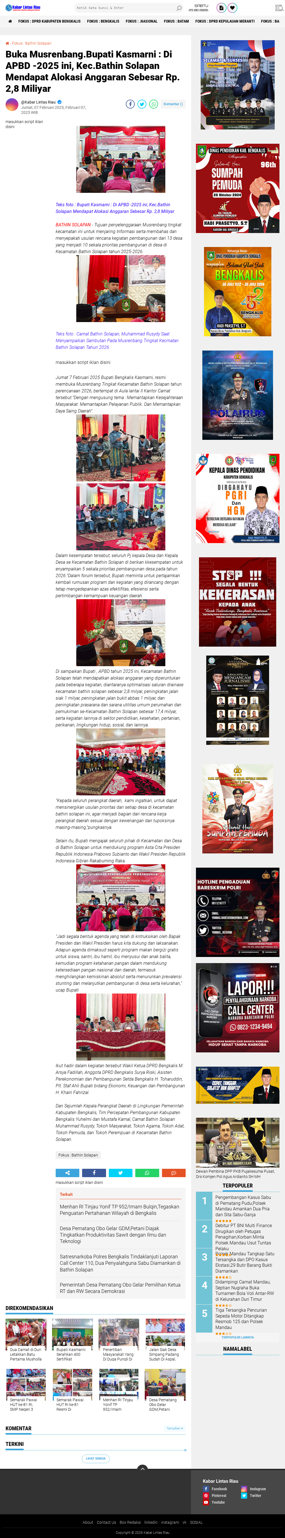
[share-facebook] (130, 104)
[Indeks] (221, 7)
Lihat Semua (95, 1458)
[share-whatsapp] (153, 104)
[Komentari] (174, 1173)
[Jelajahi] (278, 8)
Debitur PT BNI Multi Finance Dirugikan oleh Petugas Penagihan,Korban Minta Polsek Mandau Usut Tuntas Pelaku (243, 1237)
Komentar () (173, 104)
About (88, 1522)
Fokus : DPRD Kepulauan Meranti (225, 21)
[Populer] (232, 7)
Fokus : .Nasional (142, 21)
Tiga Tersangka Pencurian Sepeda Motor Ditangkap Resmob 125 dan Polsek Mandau (241, 1318)
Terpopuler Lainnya (238, 1337)
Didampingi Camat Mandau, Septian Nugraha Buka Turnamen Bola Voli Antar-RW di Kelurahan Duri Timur (244, 1290)
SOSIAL (196, 1522)
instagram (170, 1522)
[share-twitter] (141, 104)
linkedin (151, 1522)
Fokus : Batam (176, 21)
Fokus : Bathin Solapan (31, 43)
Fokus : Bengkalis (103, 21)
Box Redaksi (130, 1522)
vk (184, 1522)
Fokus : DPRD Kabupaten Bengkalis (49, 21)
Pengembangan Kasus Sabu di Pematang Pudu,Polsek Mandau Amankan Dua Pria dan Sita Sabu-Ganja (243, 1206)
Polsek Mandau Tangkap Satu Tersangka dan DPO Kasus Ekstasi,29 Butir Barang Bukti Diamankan (244, 1262)
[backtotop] (142, 1470)
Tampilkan (174, 1428)
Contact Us (106, 1522)
